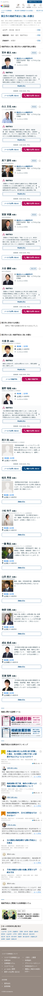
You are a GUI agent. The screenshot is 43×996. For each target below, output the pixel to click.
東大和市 (14, 936)
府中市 (26, 931)
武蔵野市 (15, 931)
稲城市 (8, 939)
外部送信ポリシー (31, 966)
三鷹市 (21, 931)
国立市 (19, 58)
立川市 (25, 346)
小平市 (15, 934)
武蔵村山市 (34, 936)
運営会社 (7, 983)
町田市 (3, 934)
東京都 (19, 346)
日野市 (20, 934)
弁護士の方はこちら (35, 1)
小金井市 (9, 934)
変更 (38, 30)
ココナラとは (8, 966)
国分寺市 (32, 934)
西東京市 (14, 939)
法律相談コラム (9, 963)
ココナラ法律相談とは (12, 957)
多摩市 (3, 939)
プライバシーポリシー (32, 963)
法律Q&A (7, 960)
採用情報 (7, 986)
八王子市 (4, 931)
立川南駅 (7, 662)
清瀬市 (20, 936)
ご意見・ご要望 (30, 957)
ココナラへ (5, 2)
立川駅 (19, 349)
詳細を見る (21, 502)
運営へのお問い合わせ (12, 972)
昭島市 (31, 931)
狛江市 (8, 936)
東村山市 (25, 934)
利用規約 (28, 960)
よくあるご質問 (9, 969)
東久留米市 (26, 936)
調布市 (36, 931)
